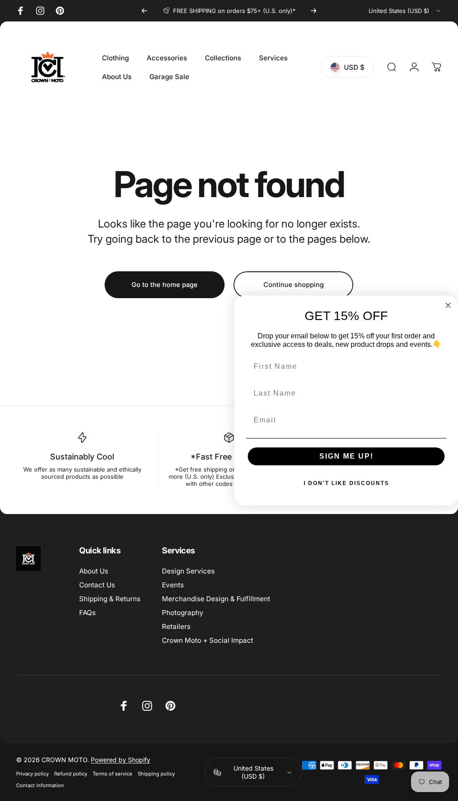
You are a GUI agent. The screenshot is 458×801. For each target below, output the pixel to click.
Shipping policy (156, 774)
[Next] (313, 10)
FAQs (87, 612)
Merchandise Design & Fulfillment (216, 598)
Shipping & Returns (109, 598)
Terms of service (112, 774)
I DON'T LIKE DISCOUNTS (346, 483)
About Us (93, 571)
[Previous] (144, 10)
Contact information (40, 785)
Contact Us (97, 585)
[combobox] (405, 10)
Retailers (176, 626)
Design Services (188, 571)
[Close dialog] (448, 305)
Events (173, 585)
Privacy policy (32, 774)
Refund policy (70, 774)
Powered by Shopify (120, 759)
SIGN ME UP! (346, 456)
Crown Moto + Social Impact (207, 640)
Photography (183, 612)
